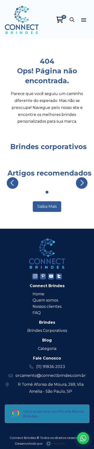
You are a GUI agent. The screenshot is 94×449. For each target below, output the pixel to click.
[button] (72, 20)
